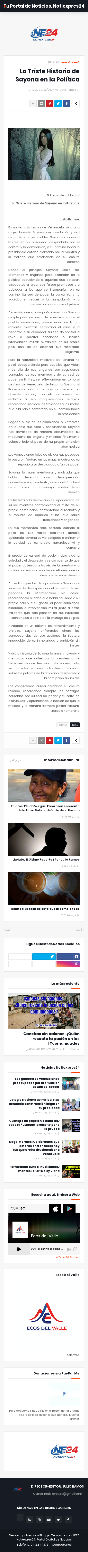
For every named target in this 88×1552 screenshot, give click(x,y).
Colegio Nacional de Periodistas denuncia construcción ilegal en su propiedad (34, 1104)
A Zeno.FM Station (68, 1257)
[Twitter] (58, 103)
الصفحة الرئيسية (70, 62)
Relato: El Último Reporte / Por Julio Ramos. (46, 860)
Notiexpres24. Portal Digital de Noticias (44, 1540)
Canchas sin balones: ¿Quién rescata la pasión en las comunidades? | (51, 1038)
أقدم (8, 930)
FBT (76, 1535)
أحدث (79, 930)
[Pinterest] (49, 103)
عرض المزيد (14, 760)
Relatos (53, 62)
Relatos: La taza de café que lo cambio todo (45, 909)
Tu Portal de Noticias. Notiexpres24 (44, 6)
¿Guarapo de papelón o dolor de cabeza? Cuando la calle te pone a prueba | (34, 1125)
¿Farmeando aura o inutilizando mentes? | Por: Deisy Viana (35, 1169)
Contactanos (62, 1545)
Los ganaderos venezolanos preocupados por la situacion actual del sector (36, 1083)
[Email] (41, 103)
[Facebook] (66, 103)
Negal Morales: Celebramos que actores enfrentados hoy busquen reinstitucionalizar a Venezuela (34, 1148)
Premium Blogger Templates (46, 1535)
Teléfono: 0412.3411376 (33, 1545)
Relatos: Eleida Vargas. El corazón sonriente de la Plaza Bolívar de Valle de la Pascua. (45, 808)
